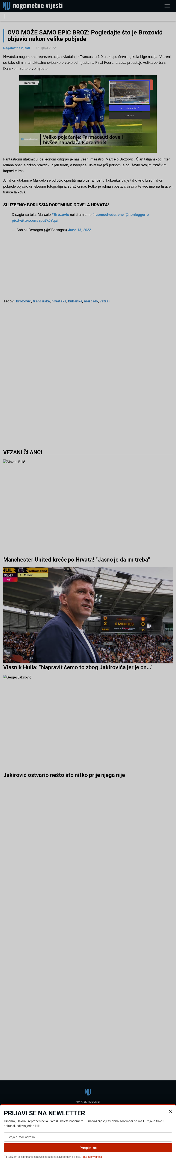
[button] (170, 1111)
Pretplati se (88, 1148)
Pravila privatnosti (92, 1156)
